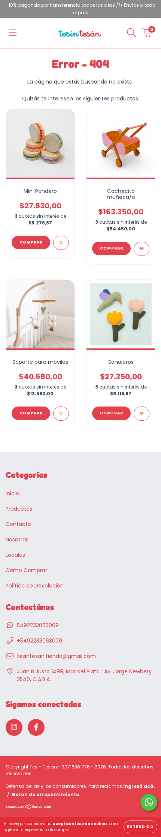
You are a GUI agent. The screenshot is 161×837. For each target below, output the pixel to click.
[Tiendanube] (29, 807)
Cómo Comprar (26, 570)
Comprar (111, 413)
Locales (15, 555)
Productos (19, 509)
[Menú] (12, 32)
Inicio (12, 493)
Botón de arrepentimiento (45, 794)
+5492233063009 (39, 640)
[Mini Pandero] (61, 243)
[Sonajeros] (141, 414)
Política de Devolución (35, 585)
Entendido (140, 827)
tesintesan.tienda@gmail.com (56, 656)
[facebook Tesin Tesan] (36, 727)
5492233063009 (38, 625)
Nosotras (17, 539)
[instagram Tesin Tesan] (14, 727)
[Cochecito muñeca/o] (141, 249)
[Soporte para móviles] (61, 414)
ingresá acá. (139, 786)
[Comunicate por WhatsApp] (148, 802)
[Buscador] (131, 32)
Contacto (18, 524)
